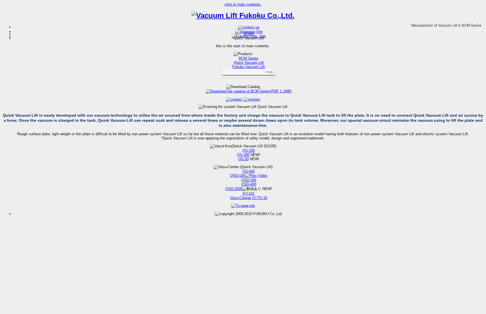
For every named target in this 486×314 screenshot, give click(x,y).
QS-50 (243, 159)
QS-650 (248, 171)
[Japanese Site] (249, 32)
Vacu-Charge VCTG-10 (248, 198)
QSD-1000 (233, 189)
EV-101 (249, 193)
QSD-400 (248, 184)
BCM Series (248, 58)
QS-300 (243, 155)
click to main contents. (243, 4)
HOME (248, 34)
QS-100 (248, 150)
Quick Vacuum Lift (249, 62)
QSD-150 (237, 175)
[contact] (249, 27)
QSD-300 (248, 180)
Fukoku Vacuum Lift (248, 67)
